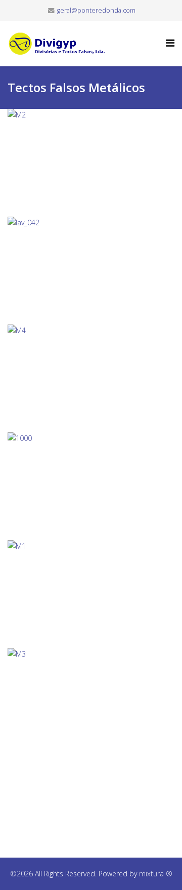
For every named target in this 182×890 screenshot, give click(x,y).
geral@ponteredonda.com (96, 10)
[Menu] (170, 43)
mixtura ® (155, 873)
